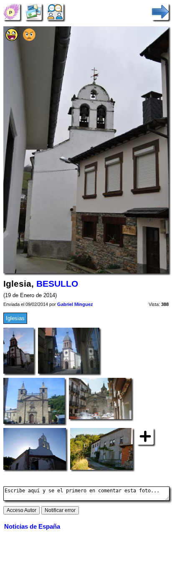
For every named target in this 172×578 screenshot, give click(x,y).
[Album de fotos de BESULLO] (33, 11)
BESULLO (57, 284)
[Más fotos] (145, 436)
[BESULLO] (11, 11)
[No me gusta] (29, 39)
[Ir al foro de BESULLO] (55, 11)
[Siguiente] (160, 11)
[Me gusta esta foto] (11, 39)
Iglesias (15, 318)
